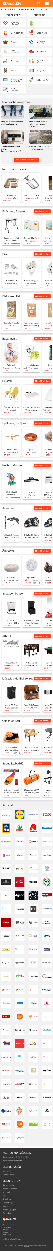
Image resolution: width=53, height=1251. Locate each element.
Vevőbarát (6, 1229)
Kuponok (6, 1192)
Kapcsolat (7, 1171)
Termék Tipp (8, 1202)
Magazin (6, 1206)
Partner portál (9, 1174)
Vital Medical (7, 1227)
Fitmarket (39, 15)
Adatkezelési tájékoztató (13, 1160)
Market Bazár (7, 1234)
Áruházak (7, 1199)
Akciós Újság (8, 1185)
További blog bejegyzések (26, 160)
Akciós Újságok (9, 1209)
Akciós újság (8, 9)
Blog (44, 9)
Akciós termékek (10, 1188)
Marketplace (26, 9)
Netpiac (5, 1232)
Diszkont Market (8, 1225)
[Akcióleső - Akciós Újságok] (11, 3)
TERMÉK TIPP (13, 15)
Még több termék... (42, 211)
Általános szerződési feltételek (16, 1157)
